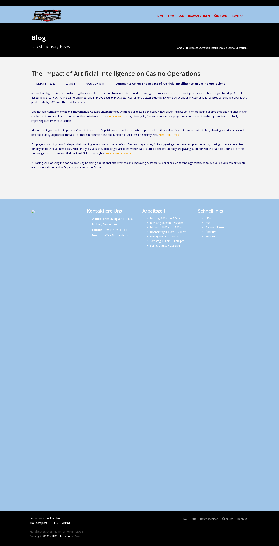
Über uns (220, 16)
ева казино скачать (119, 153)
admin (102, 83)
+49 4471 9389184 (115, 230)
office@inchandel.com (117, 235)
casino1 (70, 83)
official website (118, 116)
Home (160, 16)
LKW (171, 16)
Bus (181, 16)
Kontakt (238, 16)
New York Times (169, 135)
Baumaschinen (199, 16)
